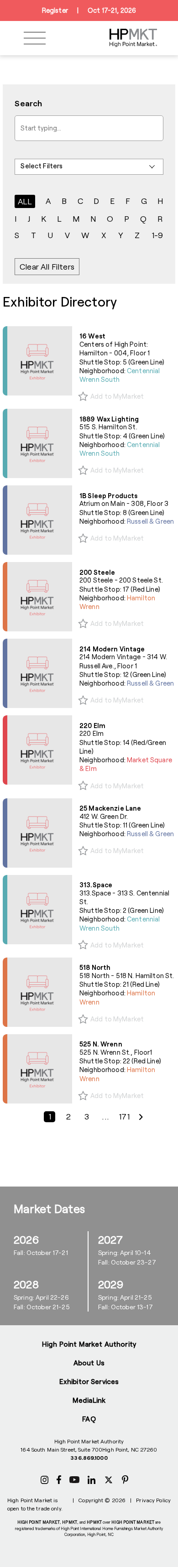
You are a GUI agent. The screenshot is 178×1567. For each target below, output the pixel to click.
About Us (89, 1363)
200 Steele (97, 572)
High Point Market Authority (89, 1344)
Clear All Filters (47, 266)
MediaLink (89, 1400)
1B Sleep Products (108, 496)
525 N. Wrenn (100, 1044)
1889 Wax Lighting (109, 419)
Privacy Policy (153, 1500)
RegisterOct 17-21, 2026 (89, 10)
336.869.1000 (88, 1457)
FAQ (88, 1419)
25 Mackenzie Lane (110, 808)
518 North (94, 967)
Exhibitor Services (89, 1381)
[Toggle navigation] (34, 38)
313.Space (95, 885)
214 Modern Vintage (112, 649)
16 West (92, 336)
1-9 (157, 235)
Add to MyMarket (117, 396)
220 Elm (92, 725)
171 (124, 1117)
